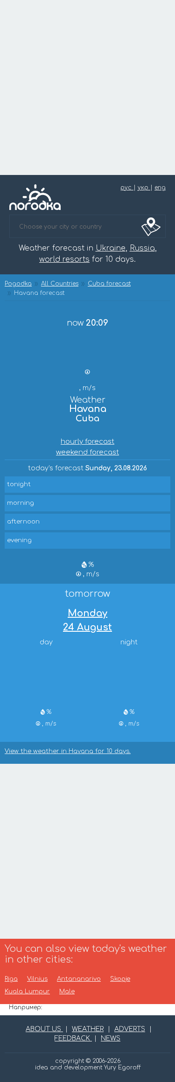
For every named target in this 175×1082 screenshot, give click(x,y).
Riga (11, 979)
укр (144, 187)
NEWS (110, 1038)
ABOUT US (44, 1029)
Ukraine (111, 248)
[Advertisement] (87, 87)
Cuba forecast (109, 283)
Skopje (120, 979)
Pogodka (18, 283)
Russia (142, 248)
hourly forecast (87, 441)
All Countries (59, 283)
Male (67, 992)
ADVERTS (129, 1029)
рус (126, 187)
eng (160, 187)
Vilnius (37, 979)
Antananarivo (79, 979)
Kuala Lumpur (27, 992)
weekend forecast (87, 452)
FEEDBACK (73, 1038)
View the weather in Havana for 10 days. (68, 751)
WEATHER (88, 1029)
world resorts (64, 259)
